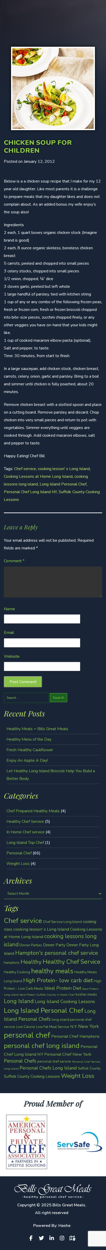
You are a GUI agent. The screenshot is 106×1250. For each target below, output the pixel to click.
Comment (14, 561)
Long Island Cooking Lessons (65, 1001)
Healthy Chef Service (25, 821)
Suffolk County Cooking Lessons (32, 1076)
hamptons (12, 962)
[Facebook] (32, 1238)
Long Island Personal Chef (63, 484)
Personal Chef (19, 853)
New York (88, 1026)
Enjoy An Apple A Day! (27, 760)
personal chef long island (42, 1045)
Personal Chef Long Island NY (30, 492)
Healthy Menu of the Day (28, 739)
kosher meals (86, 994)
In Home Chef (66, 995)
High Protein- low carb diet (58, 980)
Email (9, 632)
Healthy (31, 962)
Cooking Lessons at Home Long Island (38, 476)
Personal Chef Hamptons (75, 1036)
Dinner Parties (31, 945)
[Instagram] (63, 1238)
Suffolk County (89, 1068)
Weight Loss (18, 863)
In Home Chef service (25, 832)
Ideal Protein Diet (63, 988)
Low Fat (42, 1026)
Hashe (64, 1225)
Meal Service (59, 1026)
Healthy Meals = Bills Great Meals (37, 729)
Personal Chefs (20, 1061)
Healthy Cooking (17, 972)
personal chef (27, 1035)
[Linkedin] (53, 1238)
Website (12, 656)
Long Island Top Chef (25, 842)
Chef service (25, 469)
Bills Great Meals (68, 1205)
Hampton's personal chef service (56, 953)
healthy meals (52, 971)
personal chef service (54, 1061)
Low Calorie (25, 1026)
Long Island (19, 1001)
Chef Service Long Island (62, 921)
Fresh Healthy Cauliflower (29, 750)
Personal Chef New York (67, 1054)
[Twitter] (42, 1238)
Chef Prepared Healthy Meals (33, 811)
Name (9, 609)
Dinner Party (54, 945)
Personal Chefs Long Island (48, 1068)
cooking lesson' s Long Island (64, 469)
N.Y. (73, 1026)
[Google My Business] (73, 1238)
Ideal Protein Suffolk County (38, 995)
